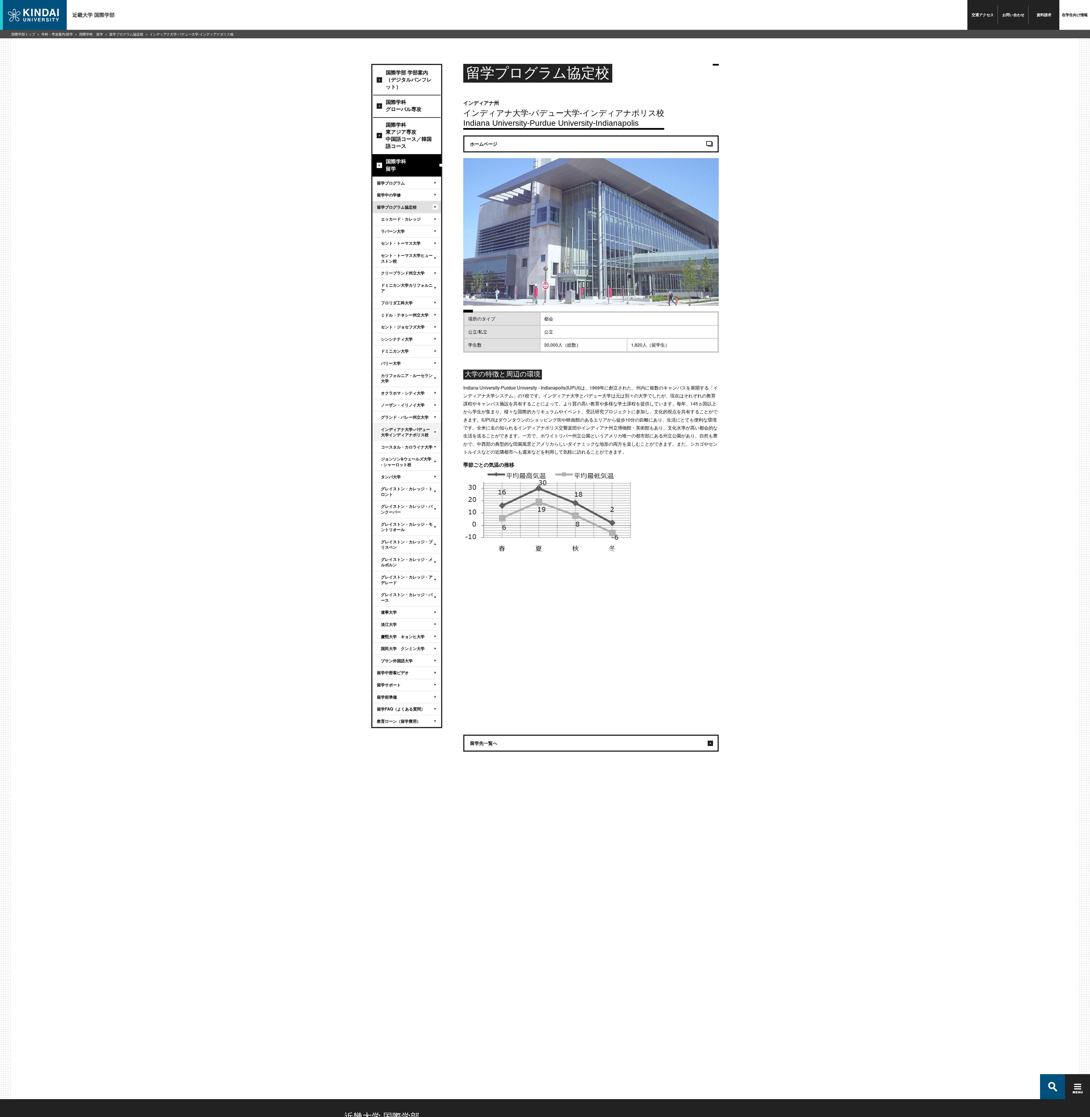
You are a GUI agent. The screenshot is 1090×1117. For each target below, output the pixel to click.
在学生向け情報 (1075, 14)
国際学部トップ (23, 34)
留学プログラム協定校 (126, 34)
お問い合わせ (1013, 14)
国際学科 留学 (91, 34)
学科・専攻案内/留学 (57, 34)
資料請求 (1044, 14)
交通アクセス (983, 14)
